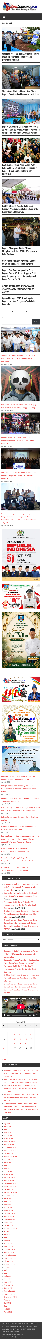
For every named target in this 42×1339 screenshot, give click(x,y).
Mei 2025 (7, 1168)
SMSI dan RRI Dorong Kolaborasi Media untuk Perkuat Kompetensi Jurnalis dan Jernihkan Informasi (18, 475)
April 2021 (8, 1312)
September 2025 (10, 1156)
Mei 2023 (7, 1240)
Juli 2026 (7, 1126)
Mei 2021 (7, 1309)
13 (20, 1039)
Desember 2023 (10, 1219)
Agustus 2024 (9, 1195)
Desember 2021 (10, 1291)
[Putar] (5, 1015)
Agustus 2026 (9, 1123)
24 (4, 1048)
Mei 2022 (7, 1276)
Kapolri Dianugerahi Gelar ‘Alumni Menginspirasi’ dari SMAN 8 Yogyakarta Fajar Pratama (19, 251)
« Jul (4, 1059)
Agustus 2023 (9, 1231)
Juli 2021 (7, 1303)
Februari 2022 (9, 1285)
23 (36, 1043)
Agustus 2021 (9, 1300)
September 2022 (10, 1264)
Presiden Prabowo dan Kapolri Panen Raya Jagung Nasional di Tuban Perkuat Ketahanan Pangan (20, 56)
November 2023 (10, 1222)
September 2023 (10, 1228)
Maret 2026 (8, 1138)
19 (15, 1043)
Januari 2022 (9, 1288)
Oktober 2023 (9, 1225)
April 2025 (8, 1171)
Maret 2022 (8, 1282)
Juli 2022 (7, 1270)
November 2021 (10, 1294)
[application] (21, 1006)
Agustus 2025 (9, 1159)
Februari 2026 (9, 1141)
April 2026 (8, 1135)
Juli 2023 (7, 1234)
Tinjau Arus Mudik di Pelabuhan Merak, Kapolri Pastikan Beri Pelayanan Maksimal (20, 93)
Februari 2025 (9, 1177)
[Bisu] (34, 1015)
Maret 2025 (8, 1174)
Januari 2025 (9, 1180)
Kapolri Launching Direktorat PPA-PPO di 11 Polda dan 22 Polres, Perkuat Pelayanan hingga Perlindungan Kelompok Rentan (21, 129)
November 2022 (10, 1258)
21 (26, 1043)
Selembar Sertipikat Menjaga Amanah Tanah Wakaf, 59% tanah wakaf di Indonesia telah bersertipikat (18, 358)
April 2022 (8, 1279)
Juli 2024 (7, 1198)
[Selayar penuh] (37, 1015)
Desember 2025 (10, 1147)
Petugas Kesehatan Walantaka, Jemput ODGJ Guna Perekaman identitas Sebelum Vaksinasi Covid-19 (18, 788)
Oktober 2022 (9, 1261)
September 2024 (10, 1192)
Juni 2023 (7, 1237)
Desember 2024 (10, 1183)
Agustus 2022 (9, 1267)
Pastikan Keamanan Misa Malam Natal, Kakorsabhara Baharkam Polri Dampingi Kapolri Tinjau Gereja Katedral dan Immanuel (19, 169)
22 (31, 1043)
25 (10, 1048)
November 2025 (10, 1150)
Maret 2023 (8, 1246)
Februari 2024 (9, 1213)
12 (22, 311)
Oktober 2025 (9, 1153)
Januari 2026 (9, 1144)
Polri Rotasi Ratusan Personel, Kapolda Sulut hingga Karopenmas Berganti (19, 262)
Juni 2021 (7, 1306)
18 (10, 1043)
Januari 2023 (9, 1252)
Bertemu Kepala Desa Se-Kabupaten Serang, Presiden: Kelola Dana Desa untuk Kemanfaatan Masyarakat (20, 209)
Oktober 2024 (9, 1189)
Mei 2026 (7, 1132)
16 (36, 1039)
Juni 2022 (7, 1273)
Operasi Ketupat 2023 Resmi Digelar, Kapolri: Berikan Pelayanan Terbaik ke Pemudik (18, 301)
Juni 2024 (7, 1201)
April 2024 (8, 1207)
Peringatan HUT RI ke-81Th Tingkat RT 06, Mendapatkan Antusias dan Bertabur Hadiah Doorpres (18, 440)
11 (10, 1039)
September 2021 (10, 1297)
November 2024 (10, 1186)
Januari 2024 (9, 1216)
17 (4, 1043)
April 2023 (8, 1243)
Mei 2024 (7, 1204)
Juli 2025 (7, 1162)
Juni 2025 (7, 1165)
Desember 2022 (10, 1255)
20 (20, 1043)
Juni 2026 (7, 1129)
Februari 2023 (9, 1249)
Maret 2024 (8, 1210)
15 (31, 1039)
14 (26, 1039)
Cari (3, 317)
